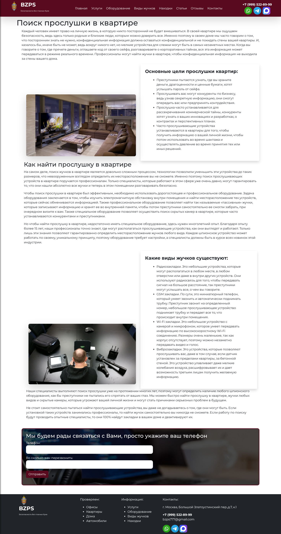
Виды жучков (144, 8)
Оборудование (118, 8)
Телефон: (33, 443)
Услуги (96, 8)
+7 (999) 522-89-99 (257, 4)
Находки (165, 8)
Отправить (37, 474)
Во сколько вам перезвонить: (49, 458)
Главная (81, 8)
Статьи (181, 8)
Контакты (215, 8)
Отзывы (197, 8)
